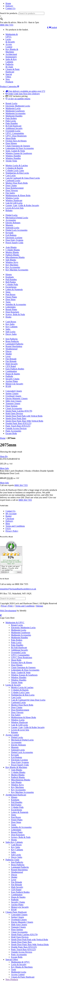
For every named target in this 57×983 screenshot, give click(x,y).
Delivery (9, 6)
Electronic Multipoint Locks (18, 106)
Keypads (9, 232)
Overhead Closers (13, 396)
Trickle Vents (11, 161)
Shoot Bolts (11, 138)
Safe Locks (10, 331)
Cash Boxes (11, 321)
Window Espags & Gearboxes (19, 153)
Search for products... (9, 13)
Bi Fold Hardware (13, 126)
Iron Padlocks (12, 339)
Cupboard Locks (13, 180)
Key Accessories (13, 267)
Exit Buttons (11, 235)
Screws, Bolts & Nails (15, 314)
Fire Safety (10, 193)
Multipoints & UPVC (15, 622)
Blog (8, 523)
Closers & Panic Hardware (22, 977)
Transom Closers (13, 403)
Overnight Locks (13, 131)
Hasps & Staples (13, 374)
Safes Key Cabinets (14, 842)
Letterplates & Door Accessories (20, 148)
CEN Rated (11, 366)
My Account (11, 513)
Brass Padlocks (12, 341)
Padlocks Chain (12, 859)
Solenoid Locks (12, 227)
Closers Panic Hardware (16, 912)
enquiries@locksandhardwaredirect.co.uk (18, 589)
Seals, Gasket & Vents (15, 151)
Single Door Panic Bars (16, 418)
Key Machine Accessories (17, 270)
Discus (8, 351)
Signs (8, 292)
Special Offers (12, 959)
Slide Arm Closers (13, 401)
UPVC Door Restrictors (16, 136)
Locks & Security (13, 685)
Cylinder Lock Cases (15, 170)
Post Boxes (10, 294)
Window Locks (12, 198)
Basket (8, 516)
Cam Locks (11, 175)
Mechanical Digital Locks (17, 217)
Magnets (9, 225)
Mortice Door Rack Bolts (17, 183)
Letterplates (11, 307)
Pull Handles (11, 279)
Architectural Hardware (16, 795)
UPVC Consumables (15, 133)
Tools (13, 969)
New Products (12, 979)
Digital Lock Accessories (16, 230)
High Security (12, 364)
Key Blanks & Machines (16, 767)
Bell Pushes (11, 282)
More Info (4, 468)
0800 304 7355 (6, 25)
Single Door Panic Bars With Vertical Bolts (24, 421)
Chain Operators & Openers (18, 146)
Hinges (9, 274)
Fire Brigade (11, 359)
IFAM (8, 386)
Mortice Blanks (12, 252)
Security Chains (12, 379)
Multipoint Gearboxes (15, 111)
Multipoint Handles (14, 116)
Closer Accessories (14, 408)
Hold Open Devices (14, 413)
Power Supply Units (14, 242)
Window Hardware (14, 200)
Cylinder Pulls (12, 284)
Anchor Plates (12, 381)
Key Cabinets (11, 326)
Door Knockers (12, 312)
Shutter (9, 354)
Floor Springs (11, 406)
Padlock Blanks (12, 255)
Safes (8, 329)
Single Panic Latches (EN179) (19, 411)
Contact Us (10, 8)
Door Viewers (12, 190)
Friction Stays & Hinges (16, 141)
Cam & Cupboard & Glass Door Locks (23, 178)
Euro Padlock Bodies (15, 369)
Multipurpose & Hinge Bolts (18, 195)
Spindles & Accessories (16, 304)
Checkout (10, 518)
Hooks (8, 317)
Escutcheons (11, 287)
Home (8, 3)
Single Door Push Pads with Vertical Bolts (24, 416)
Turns (8, 302)
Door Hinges (11, 143)
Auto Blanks (11, 247)
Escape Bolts (11, 433)
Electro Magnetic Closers (17, 398)
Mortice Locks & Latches (17, 165)
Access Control (12, 735)
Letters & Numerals (14, 289)
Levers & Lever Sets (15, 208)
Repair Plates (11, 309)
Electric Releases (13, 222)
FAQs (8, 528)
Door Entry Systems (14, 240)
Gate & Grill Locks (14, 203)
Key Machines (12, 265)
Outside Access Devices (16, 428)
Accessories (11, 220)
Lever (8, 356)
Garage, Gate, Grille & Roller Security (22, 205)
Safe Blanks (11, 260)
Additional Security (14, 128)
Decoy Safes (11, 334)
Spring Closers (12, 393)
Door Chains (11, 185)
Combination (11, 371)
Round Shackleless (14, 346)
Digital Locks (11, 215)
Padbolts (9, 376)
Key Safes (10, 324)
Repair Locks (11, 103)
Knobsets (10, 277)
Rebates (9, 210)
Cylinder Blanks (13, 250)
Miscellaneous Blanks (15, 257)
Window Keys (12, 262)
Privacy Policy (12, 531)
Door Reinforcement (15, 188)
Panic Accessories (13, 431)
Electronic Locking (14, 237)
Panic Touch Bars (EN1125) (18, 426)
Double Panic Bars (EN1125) (18, 423)
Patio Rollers (11, 118)
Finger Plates (11, 297)
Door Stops (10, 299)
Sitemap (39, 606)
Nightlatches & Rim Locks (17, 173)
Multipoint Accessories (15, 113)
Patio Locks (11, 121)
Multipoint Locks (13, 108)
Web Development (8, 610)
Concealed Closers (14, 391)
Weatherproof (11, 349)
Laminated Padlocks (14, 344)
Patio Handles (12, 123)
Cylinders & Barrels (14, 168)
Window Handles (13, 156)
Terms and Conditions (15, 526)
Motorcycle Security (14, 384)
